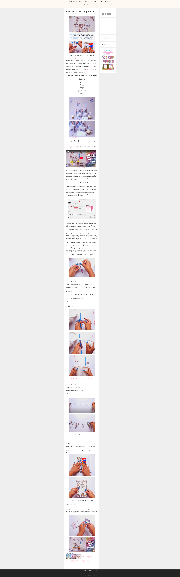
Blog (110, 1)
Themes (80, 1)
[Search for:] (108, 38)
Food (91, 1)
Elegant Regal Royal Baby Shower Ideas (73, 560)
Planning (70, 1)
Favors (95, 1)
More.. (106, 1)
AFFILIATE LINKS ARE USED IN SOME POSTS (90, 570)
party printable (74, 58)
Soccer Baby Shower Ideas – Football (84, 560)
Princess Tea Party (78, 560)
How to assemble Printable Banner (82, 378)
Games (74, 1)
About (90, 572)
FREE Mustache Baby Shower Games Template (89, 561)
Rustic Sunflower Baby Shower (72, 566)
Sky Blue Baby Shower (68, 560)
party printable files (90, 69)
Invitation (85, 1)
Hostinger (111, 44)
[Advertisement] (108, 26)
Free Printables (100, 1)
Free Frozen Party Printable (73, 137)
